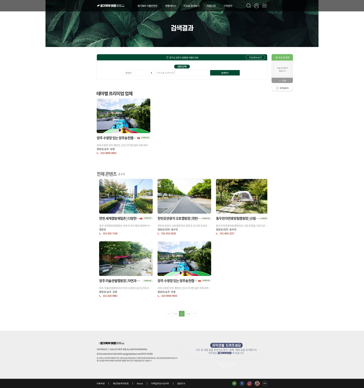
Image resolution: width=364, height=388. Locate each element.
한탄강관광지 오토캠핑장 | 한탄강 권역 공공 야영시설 (179, 218)
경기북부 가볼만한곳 (147, 6)
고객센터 (227, 6)
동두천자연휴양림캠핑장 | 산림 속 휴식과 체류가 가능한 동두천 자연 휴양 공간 (238, 218)
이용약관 (101, 383)
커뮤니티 (211, 6)
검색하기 (225, 72)
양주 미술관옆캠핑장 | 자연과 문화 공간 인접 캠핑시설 (121, 280)
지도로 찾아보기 (191, 6)
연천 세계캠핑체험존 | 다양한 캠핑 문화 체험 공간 (119, 218)
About (139, 383)
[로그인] (256, 5)
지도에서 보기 (255, 57)
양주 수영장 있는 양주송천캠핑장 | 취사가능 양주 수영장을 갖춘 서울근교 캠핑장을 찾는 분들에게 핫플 (117, 137)
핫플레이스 (170, 6)
